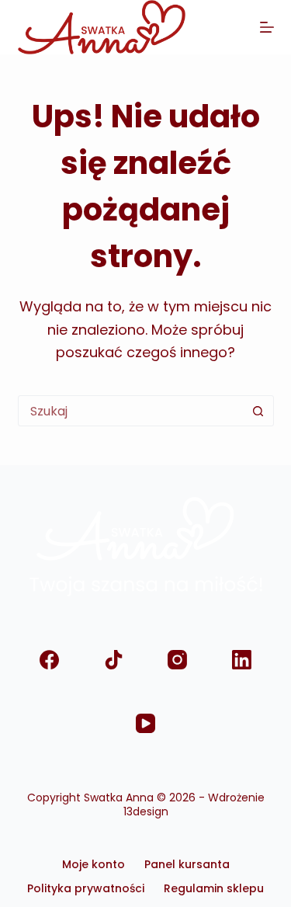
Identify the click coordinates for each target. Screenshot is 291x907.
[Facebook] (50, 659)
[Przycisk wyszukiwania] (258, 411)
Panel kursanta (187, 864)
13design (145, 811)
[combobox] (131, 410)
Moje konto (93, 864)
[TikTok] (113, 659)
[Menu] (267, 27)
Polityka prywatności (85, 888)
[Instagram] (178, 659)
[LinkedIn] (241, 659)
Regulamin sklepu (214, 888)
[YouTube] (145, 724)
